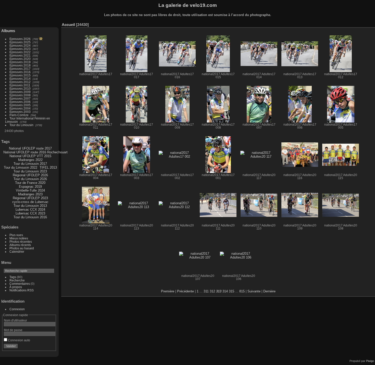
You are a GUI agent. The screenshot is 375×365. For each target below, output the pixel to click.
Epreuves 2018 (20, 65)
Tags (12, 277)
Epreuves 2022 (20, 52)
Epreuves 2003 (20, 111)
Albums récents (20, 245)
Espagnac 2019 (30, 186)
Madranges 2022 (30, 160)
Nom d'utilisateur (15, 320)
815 (242, 291)
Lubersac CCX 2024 (30, 209)
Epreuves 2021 (20, 55)
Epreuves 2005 (20, 105)
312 (212, 291)
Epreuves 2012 (20, 82)
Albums (8, 31)
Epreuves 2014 (20, 78)
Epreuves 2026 (20, 38)
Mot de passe (13, 330)
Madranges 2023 (30, 194)
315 (231, 291)
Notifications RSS (21, 290)
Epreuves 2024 (20, 45)
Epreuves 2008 (20, 95)
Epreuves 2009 (20, 91)
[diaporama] (348, 23)
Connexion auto (18, 340)
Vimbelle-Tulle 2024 (30, 190)
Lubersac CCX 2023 (30, 213)
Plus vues (16, 235)
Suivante (253, 291)
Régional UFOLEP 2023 (30, 198)
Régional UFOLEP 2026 (30, 175)
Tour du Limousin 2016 (30, 217)
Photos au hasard (21, 248)
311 (206, 291)
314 (225, 291)
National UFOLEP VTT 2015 (30, 156)
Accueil (68, 24)
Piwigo (370, 360)
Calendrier (16, 251)
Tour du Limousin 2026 (30, 179)
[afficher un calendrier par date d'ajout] (363, 23)
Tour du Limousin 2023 (30, 171)
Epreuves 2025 (20, 42)
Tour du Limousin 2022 (20, 167)
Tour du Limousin (21, 125)
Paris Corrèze (19, 115)
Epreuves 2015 (20, 75)
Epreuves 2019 (20, 62)
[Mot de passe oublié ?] (50, 347)
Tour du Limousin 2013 (30, 206)
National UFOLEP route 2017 (30, 148)
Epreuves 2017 (20, 68)
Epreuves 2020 (20, 58)
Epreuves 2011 (19, 85)
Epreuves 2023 (20, 48)
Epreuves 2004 (20, 108)
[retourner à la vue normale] (356, 23)
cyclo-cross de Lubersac (30, 202)
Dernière (269, 291)
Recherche (17, 280)
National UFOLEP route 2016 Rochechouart (35, 152)
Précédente (185, 291)
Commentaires (19, 283)
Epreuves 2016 (20, 72)
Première (167, 291)
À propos (15, 287)
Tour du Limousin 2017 (30, 164)
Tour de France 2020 (30, 183)
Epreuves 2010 (20, 88)
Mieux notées (18, 238)
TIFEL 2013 (48, 167)
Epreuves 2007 (20, 98)
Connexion (17, 309)
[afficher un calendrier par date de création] (371, 23)
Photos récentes (20, 241)
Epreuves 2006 (20, 101)
